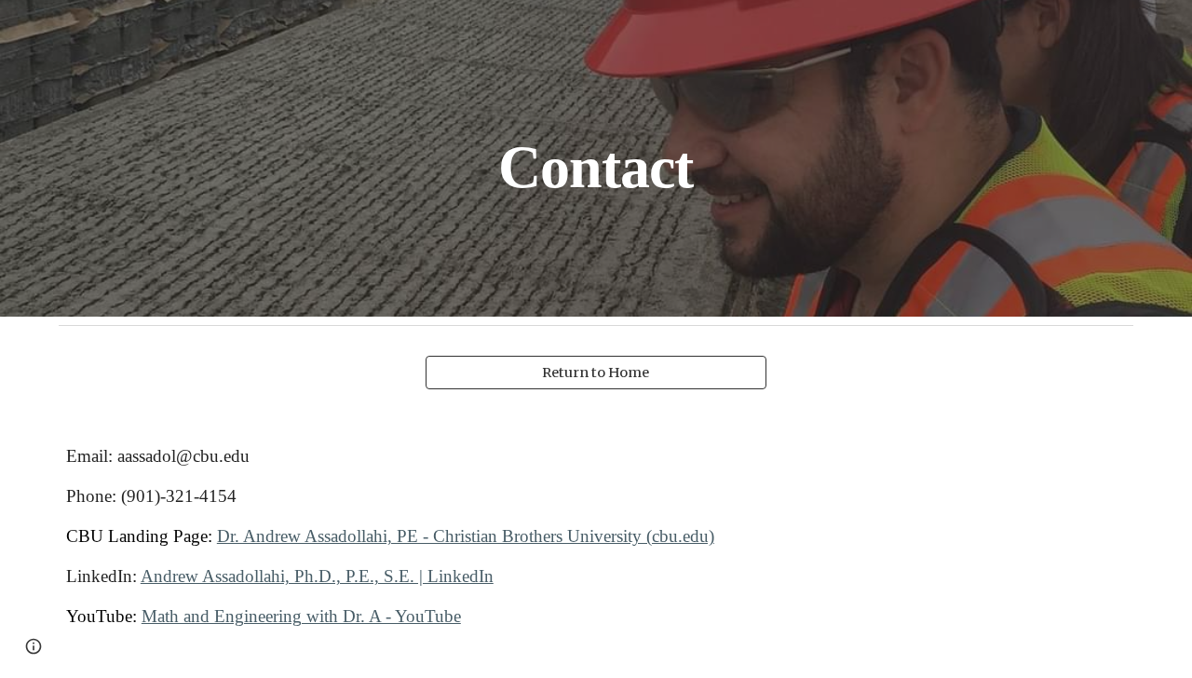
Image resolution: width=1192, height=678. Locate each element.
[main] (596, 158)
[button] (33, 646)
